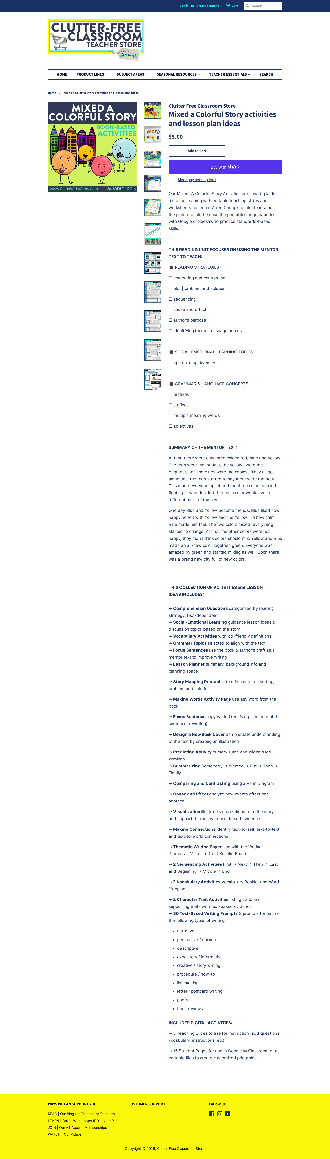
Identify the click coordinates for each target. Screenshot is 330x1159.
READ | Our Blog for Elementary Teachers (81, 1114)
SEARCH (266, 74)
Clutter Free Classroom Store (180, 1148)
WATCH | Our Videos (65, 1134)
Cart (235, 5)
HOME (62, 74)
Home (52, 93)
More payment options (197, 179)
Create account (207, 5)
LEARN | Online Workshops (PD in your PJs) (83, 1121)
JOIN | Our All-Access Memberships (77, 1127)
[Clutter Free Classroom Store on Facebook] (212, 1115)
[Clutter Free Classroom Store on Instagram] (219, 1115)
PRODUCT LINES (90, 74)
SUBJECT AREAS (131, 74)
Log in (184, 5)
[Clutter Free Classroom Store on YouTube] (227, 1115)
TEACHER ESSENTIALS (228, 74)
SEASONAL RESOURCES (177, 74)
